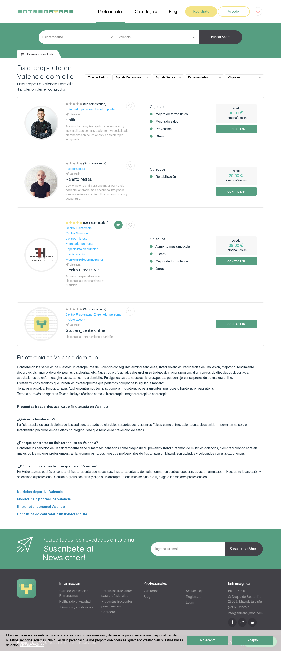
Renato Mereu (79, 179)
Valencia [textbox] (124, 37)
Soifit (70, 120)
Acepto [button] (252, 640)
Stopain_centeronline (85, 330)
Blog (173, 11)
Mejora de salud (167, 121)
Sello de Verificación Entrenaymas (73, 593)
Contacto (108, 612)
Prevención (164, 129)
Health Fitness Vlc (82, 270)
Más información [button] (32, 645)
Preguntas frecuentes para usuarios (117, 604)
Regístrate (201, 11)
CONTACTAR (236, 129)
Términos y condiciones (76, 607)
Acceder (234, 11)
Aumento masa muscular (173, 246)
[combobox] (158, 37)
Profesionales (110, 11)
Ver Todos (151, 591)
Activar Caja (194, 591)
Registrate (193, 597)
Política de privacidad (75, 601)
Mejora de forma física (172, 114)
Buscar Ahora (220, 37)
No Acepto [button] (207, 640)
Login (190, 602)
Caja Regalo (146, 11)
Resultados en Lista (39, 54)
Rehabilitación (166, 176)
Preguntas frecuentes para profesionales (117, 593)
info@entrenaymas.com (245, 613)
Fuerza (161, 254)
